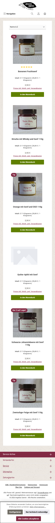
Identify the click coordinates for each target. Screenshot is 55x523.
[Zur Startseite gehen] (27, 6)
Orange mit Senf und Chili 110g (27, 207)
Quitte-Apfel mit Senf (27, 274)
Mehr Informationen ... (38, 507)
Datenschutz (32, 485)
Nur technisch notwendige (37, 512)
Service (6, 466)
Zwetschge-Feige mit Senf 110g (28, 412)
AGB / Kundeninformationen (15, 485)
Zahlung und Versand (32, 487)
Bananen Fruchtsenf (27, 71)
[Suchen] (32, 13)
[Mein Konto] (38, 13)
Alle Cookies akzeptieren (28, 519)
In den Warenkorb (27, 94)
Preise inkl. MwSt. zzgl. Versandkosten (27, 88)
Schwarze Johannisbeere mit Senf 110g (28, 343)
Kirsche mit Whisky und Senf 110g (27, 139)
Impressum (43, 485)
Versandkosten (42, 493)
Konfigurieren (15, 512)
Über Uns (18, 487)
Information (7, 472)
